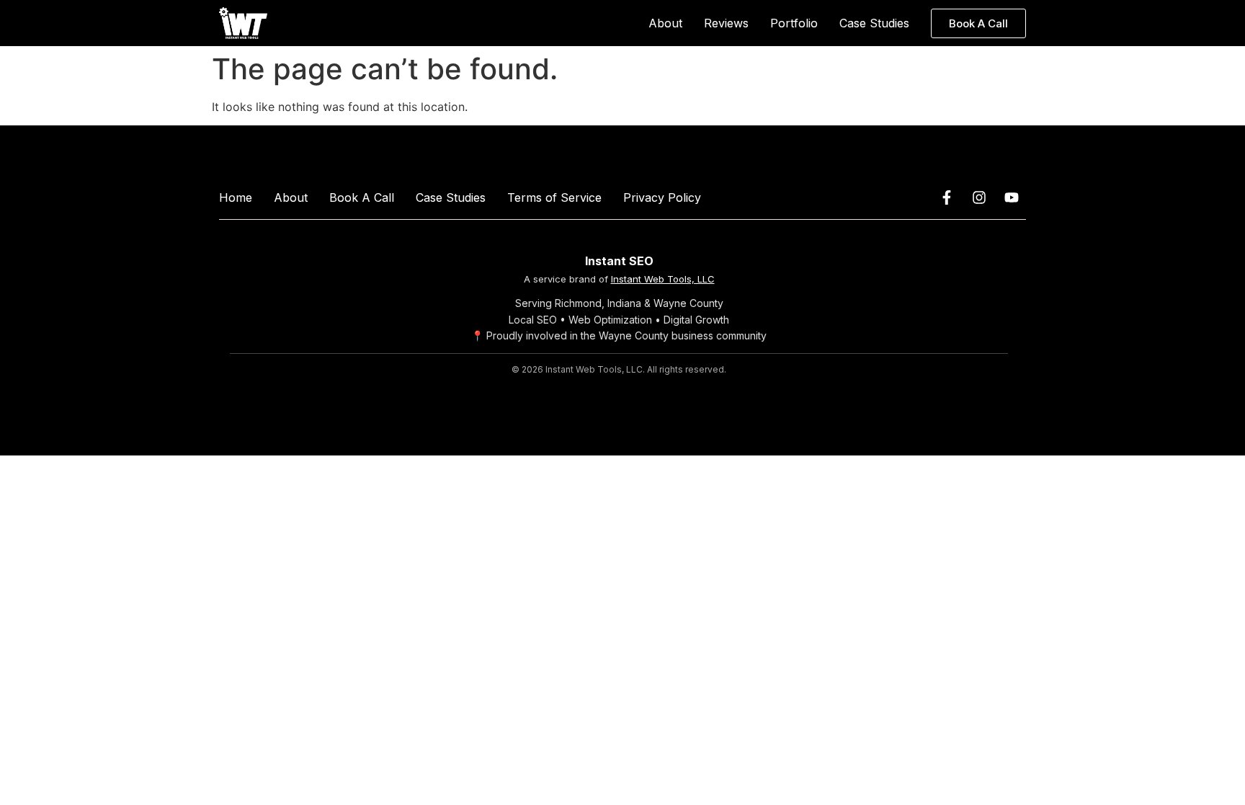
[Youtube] (1011, 197)
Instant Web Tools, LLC (663, 279)
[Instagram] (979, 197)
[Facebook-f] (946, 197)
